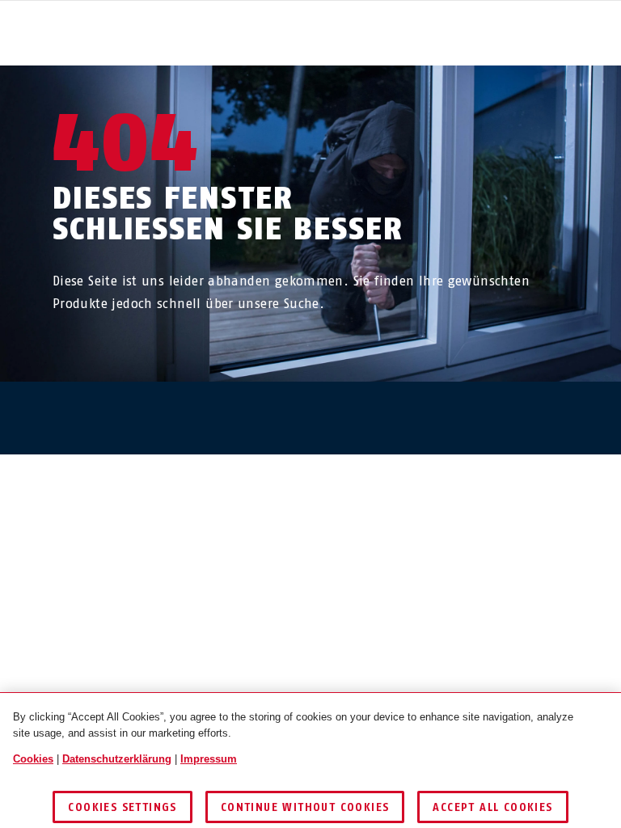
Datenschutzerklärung (116, 759)
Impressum (208, 759)
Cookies (33, 759)
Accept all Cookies (492, 807)
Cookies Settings (122, 807)
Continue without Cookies (305, 807)
